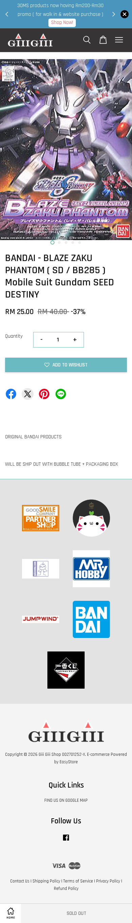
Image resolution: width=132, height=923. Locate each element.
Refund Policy (66, 888)
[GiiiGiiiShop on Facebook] (66, 841)
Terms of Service (78, 881)
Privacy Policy (108, 881)
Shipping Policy (46, 881)
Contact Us (19, 881)
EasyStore (69, 762)
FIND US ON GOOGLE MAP (66, 800)
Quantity (14, 336)
